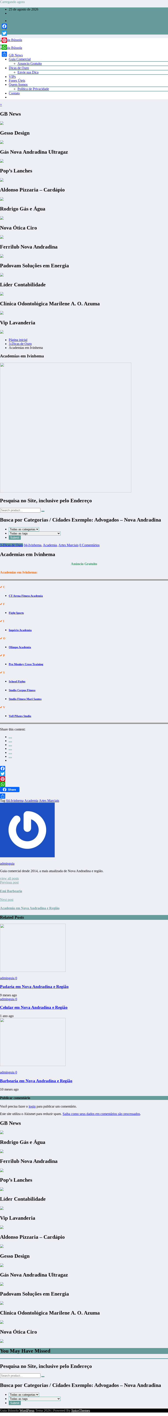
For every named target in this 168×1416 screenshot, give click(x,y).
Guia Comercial (20, 59)
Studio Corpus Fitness (22, 690)
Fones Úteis (17, 80)
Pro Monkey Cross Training (26, 664)
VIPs (12, 76)
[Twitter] (84, 773)
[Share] (84, 796)
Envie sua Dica (28, 72)
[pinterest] (10, 753)
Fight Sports (16, 612)
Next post (6, 899)
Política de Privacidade (33, 89)
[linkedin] (10, 745)
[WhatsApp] (10, 757)
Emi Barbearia (11, 891)
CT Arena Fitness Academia (26, 595)
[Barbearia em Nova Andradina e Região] (33, 1065)
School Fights (17, 681)
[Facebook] (84, 768)
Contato (14, 93)
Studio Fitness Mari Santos (25, 699)
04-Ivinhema (32, 545)
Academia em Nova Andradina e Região (30, 908)
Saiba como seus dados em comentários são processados (101, 1114)
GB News (16, 55)
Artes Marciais (68, 545)
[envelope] (10, 749)
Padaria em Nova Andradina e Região (34, 986)
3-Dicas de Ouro (11, 545)
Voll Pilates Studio (20, 716)
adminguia (7, 863)
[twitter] (10, 741)
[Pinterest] (84, 779)
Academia (50, 545)
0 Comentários (89, 545)
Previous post (9, 882)
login (32, 1106)
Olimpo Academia (20, 647)
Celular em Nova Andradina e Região (34, 1007)
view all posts (9, 878)
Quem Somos (18, 84)
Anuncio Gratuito (30, 63)
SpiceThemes (80, 1410)
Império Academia (20, 630)
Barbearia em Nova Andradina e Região (36, 1081)
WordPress (26, 1410)
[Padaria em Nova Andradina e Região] (33, 970)
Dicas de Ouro (19, 68)
